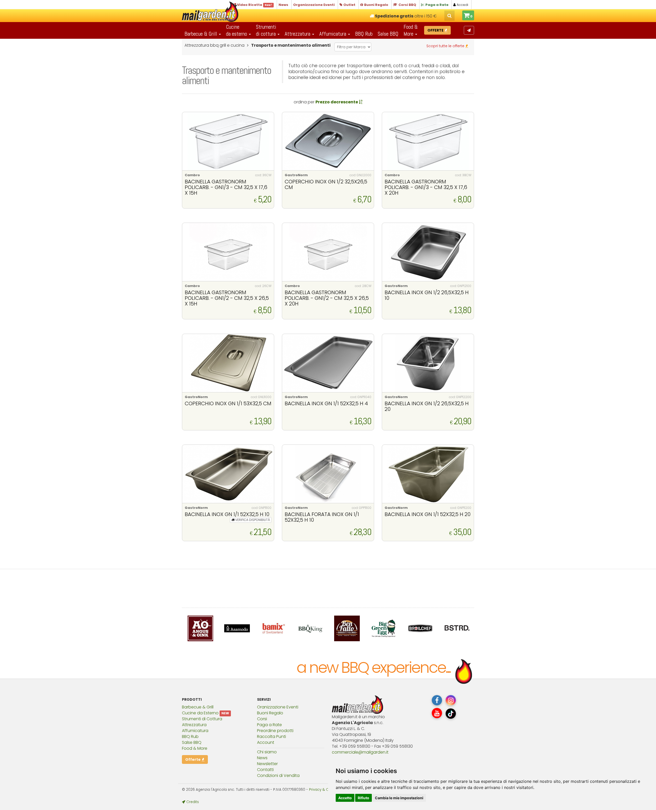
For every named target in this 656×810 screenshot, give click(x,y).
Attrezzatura (194, 725)
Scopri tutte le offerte (445, 45)
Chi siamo (267, 752)
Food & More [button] (411, 30)
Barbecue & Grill (197, 707)
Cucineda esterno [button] (237, 30)
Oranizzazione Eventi (277, 707)
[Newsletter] (469, 30)
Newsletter (267, 764)
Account (265, 742)
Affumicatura (195, 731)
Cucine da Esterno (200, 713)
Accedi (462, 4)
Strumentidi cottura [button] (266, 30)
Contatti (265, 770)
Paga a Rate (269, 725)
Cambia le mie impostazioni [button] (399, 798)
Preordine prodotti (275, 731)
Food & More (194, 748)
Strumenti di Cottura (202, 719)
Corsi (262, 719)
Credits (192, 801)
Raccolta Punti (271, 736)
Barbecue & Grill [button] (201, 33)
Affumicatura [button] (333, 33)
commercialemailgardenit (360, 752)
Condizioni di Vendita (278, 775)
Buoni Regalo (270, 713)
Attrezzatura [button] (298, 33)
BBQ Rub (364, 33)
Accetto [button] (345, 798)
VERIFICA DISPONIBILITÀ (252, 520)
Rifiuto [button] (363, 798)
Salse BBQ (388, 33)
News (262, 758)
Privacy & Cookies (324, 789)
